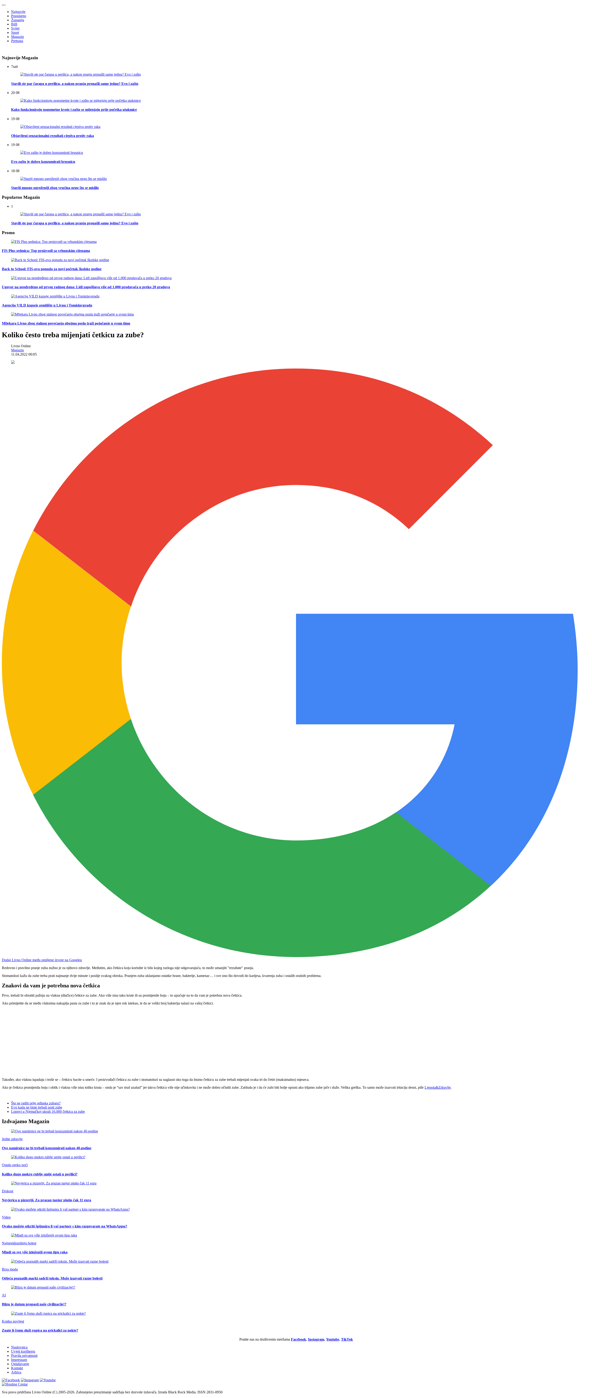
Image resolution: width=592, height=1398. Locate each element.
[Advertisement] (140, 1041)
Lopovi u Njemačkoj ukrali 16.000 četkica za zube (48, 1111)
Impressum (19, 1360)
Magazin (17, 37)
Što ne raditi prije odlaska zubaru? (36, 1103)
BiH (14, 24)
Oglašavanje (20, 1364)
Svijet (15, 28)
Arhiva (16, 1372)
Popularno (18, 16)
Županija (17, 20)
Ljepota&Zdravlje (438, 1087)
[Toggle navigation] (4, 5)
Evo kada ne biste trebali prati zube (36, 1107)
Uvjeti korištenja (23, 1351)
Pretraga (17, 41)
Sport (15, 32)
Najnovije (18, 12)
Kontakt (17, 1368)
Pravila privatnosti (24, 1356)
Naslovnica (19, 1347)
